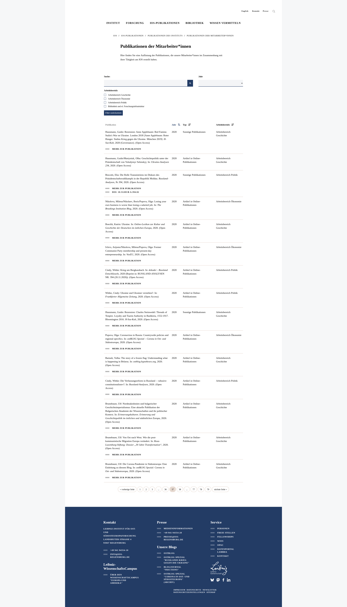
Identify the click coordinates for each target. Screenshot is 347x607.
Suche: (107, 76)
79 (208, 489)
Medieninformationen (178, 528)
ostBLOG (169, 553)
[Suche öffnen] (273, 12)
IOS (115, 36)
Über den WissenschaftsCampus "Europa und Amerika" (124, 579)
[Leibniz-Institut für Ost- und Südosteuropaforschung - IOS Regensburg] (90, 9)
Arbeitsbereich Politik (117, 102)
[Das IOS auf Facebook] (223, 580)
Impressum (179, 590)
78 (201, 489)
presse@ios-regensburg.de (173, 538)
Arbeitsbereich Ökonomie (119, 99)
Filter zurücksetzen (113, 113)
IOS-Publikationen (165, 23)
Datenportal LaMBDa (225, 550)
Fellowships (225, 537)
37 (173, 489)
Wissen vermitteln (225, 23)
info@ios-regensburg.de (120, 555)
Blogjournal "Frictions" (172, 568)
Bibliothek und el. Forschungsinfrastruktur (126, 106)
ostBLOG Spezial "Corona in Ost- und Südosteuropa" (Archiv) (176, 578)
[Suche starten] (190, 83)
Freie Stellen (226, 533)
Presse (266, 11)
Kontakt (255, 11)
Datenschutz (194, 590)
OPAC (220, 545)
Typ (185, 125)
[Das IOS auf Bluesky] (212, 580)
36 (165, 489)
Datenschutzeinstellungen (189, 592)
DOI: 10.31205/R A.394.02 (125, 192)
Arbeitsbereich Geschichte (119, 95)
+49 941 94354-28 (173, 533)
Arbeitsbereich (223, 125)
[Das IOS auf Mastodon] (218, 580)
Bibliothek (195, 23)
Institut (113, 23)
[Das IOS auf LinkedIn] (228, 580)
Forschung (135, 23)
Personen (223, 528)
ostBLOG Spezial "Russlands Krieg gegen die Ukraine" (176, 560)
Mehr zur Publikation (126, 149)
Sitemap (210, 592)
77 (194, 489)
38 (180, 489)
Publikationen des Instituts (165, 36)
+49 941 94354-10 (119, 550)
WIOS (220, 541)
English (245, 11)
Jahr (174, 125)
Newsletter (209, 590)
